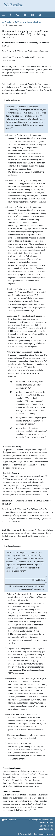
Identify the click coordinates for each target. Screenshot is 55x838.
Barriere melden (46, 822)
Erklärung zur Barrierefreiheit (41, 819)
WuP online (13, 4)
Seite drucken (10, 819)
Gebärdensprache (46, 828)
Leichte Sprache (46, 825)
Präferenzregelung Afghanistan (28, 22)
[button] (3, 15)
